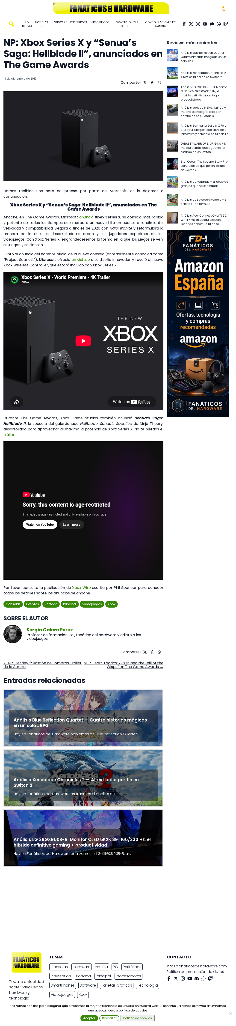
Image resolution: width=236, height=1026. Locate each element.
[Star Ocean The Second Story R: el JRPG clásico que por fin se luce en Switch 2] (172, 166)
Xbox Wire (81, 587)
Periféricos (132, 966)
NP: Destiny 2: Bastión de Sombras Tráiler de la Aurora (42, 664)
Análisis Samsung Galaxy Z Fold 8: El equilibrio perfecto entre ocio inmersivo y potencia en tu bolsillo (204, 130)
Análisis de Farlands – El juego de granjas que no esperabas (204, 184)
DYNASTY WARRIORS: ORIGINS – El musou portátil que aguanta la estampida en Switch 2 (203, 148)
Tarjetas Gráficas (116, 985)
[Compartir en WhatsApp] (158, 82)
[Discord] (211, 24)
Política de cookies (137, 1018)
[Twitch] (225, 24)
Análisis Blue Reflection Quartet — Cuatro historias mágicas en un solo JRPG (204, 57)
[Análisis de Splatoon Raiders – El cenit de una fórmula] (172, 202)
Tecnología (147, 985)
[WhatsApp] (218, 24)
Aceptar (89, 1018)
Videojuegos (92, 604)
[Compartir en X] (144, 82)
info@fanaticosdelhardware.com (197, 966)
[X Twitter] (191, 24)
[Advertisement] (114, 910)
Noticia (101, 966)
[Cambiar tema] (224, 8)
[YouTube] (205, 24)
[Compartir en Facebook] (151, 82)
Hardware (81, 966)
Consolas (13, 604)
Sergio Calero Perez (50, 629)
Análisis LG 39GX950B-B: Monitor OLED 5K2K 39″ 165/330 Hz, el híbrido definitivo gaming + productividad (204, 93)
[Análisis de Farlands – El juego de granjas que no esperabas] (172, 184)
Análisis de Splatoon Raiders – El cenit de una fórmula (204, 202)
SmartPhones (63, 985)
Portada (51, 604)
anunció (86, 217)
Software (88, 985)
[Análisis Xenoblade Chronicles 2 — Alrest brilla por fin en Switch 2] (172, 75)
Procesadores (128, 976)
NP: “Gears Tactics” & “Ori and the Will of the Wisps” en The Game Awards (123, 664)
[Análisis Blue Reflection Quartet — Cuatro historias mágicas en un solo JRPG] (172, 57)
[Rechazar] (230, 1013)
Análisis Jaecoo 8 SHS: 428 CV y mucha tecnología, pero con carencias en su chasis (203, 112)
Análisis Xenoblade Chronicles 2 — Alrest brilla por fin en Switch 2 (205, 75)
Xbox (111, 604)
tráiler (9, 434)
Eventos (32, 604)
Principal (70, 604)
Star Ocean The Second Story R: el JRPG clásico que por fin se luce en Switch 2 (204, 166)
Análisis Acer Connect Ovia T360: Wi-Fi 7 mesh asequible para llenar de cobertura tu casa (204, 220)
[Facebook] (184, 24)
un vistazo (81, 259)
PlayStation (61, 976)
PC (115, 966)
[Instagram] (198, 24)
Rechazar (109, 1018)
